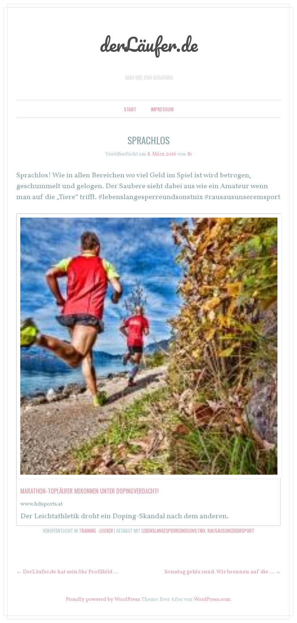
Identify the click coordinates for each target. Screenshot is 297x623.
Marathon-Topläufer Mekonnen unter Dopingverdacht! (89, 491)
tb (189, 154)
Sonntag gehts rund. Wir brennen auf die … (222, 572)
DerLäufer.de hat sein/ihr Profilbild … (67, 572)
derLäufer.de (149, 44)
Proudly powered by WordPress (103, 599)
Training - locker (96, 530)
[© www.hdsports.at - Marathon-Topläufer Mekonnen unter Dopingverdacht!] (149, 476)
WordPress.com (212, 599)
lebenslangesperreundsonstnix (173, 530)
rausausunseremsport (231, 530)
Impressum (162, 109)
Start (130, 109)
